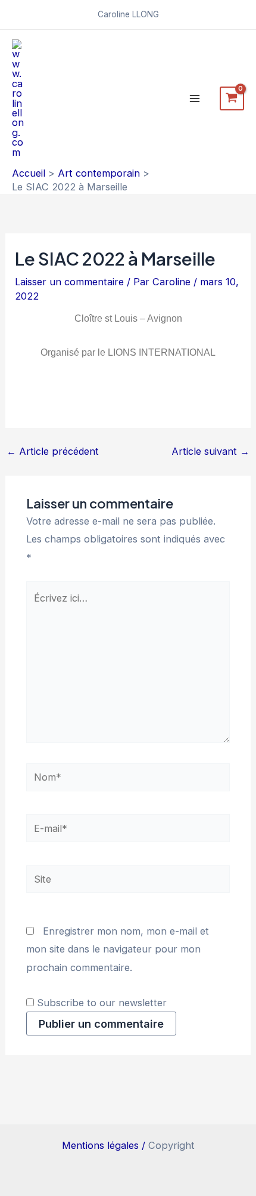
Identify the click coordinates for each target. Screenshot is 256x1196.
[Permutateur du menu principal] (195, 98)
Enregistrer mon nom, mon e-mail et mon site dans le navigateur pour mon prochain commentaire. (117, 949)
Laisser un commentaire (69, 282)
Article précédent (53, 451)
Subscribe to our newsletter (100, 1003)
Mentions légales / (105, 1145)
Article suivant (210, 451)
